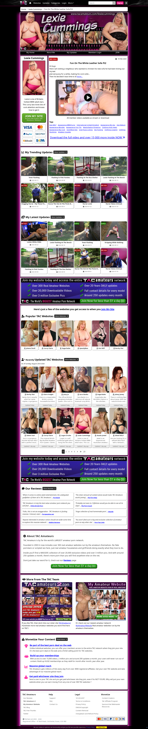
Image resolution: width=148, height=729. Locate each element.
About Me (51, 52)
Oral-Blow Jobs (72, 130)
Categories (55, 3)
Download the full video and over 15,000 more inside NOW (86, 137)
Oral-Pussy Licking (86, 130)
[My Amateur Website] (101, 602)
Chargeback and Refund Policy (87, 714)
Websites (37, 3)
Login (64, 3)
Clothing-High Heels (109, 127)
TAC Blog (26, 707)
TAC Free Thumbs (29, 711)
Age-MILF (52, 125)
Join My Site (107, 309)
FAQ (51, 701)
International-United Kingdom (88, 125)
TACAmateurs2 (65, 623)
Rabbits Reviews (54, 522)
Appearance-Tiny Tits (73, 127)
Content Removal (82, 711)
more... (80, 76)
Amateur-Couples (64, 132)
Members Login (95, 52)
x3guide (110, 512)
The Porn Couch (86, 506)
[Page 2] (77, 452)
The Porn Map (92, 498)
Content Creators (108, 698)
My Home (30, 52)
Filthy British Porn (37, 506)
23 (84, 451)
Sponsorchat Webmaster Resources (111, 705)
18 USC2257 (80, 698)
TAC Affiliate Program (110, 701)
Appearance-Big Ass (108, 125)
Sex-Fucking (98, 130)
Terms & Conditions (83, 701)
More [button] (70, 3)
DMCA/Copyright (82, 707)
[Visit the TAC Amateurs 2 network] (47, 602)
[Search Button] (114, 3)
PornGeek (56, 498)
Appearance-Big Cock (57, 130)
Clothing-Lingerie (111, 130)
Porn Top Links (99, 522)
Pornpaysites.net (48, 514)
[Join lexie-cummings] (88, 97)
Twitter (25, 714)
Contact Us (54, 704)
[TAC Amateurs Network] (23, 3)
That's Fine (101, 727)
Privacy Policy (90, 727)
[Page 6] (80, 452)
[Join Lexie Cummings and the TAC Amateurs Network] (27, 127)
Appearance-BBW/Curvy (66, 125)
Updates (46, 3)
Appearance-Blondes (57, 127)
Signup (120, 3)
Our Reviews (27, 698)
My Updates (72, 52)
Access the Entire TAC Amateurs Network (34, 118)
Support (52, 698)
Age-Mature (121, 125)
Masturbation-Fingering (92, 127)
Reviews (67, 560)
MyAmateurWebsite (84, 625)
